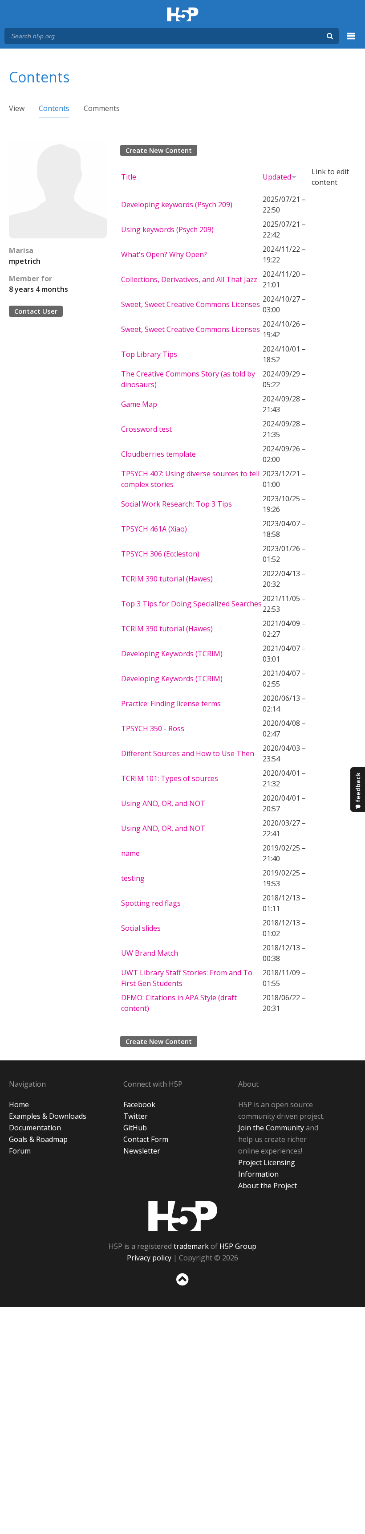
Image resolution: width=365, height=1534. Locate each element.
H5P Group (237, 1246)
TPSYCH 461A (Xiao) (154, 529)
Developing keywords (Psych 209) (176, 204)
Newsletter (141, 1151)
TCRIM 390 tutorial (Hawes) (167, 579)
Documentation (35, 1128)
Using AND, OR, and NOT (163, 803)
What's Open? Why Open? (164, 254)
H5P (183, 1215)
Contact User (35, 311)
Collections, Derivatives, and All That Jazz (189, 279)
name (130, 853)
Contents (54, 108)
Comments (102, 108)
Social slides (141, 928)
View (16, 108)
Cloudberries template (158, 454)
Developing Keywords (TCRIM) (172, 654)
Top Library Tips (149, 354)
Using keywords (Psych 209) (167, 229)
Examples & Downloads (47, 1116)
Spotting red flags (151, 903)
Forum (20, 1151)
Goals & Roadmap (38, 1139)
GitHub (135, 1128)
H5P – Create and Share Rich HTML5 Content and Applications (182, 15)
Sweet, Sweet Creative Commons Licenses (190, 304)
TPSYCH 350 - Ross (152, 728)
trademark (191, 1246)
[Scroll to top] (182, 1287)
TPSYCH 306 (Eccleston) (160, 554)
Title (128, 177)
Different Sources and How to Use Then (187, 753)
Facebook (139, 1104)
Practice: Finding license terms (171, 703)
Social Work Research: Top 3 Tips (176, 504)
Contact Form (145, 1139)
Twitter (135, 1116)
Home (19, 1104)
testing (133, 878)
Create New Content (159, 150)
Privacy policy (149, 1258)
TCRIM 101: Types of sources (169, 778)
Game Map (139, 404)
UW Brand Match (149, 953)
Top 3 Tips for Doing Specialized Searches (191, 604)
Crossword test (146, 429)
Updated (277, 177)
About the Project (267, 1185)
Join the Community (271, 1128)
